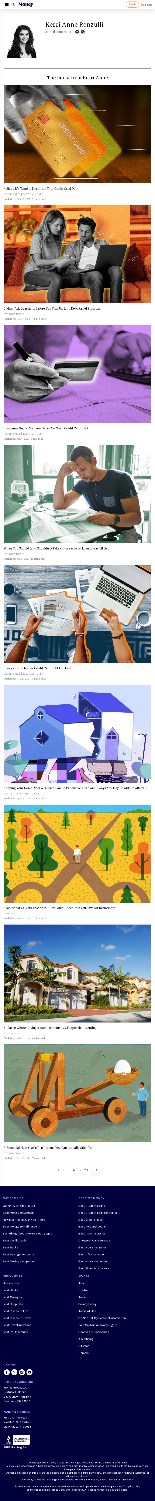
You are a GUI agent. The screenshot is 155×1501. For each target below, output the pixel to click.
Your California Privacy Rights (97, 1325)
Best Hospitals (13, 1304)
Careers (83, 1353)
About (82, 1283)
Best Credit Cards (15, 1240)
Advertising (86, 1339)
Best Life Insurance (91, 1254)
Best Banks (10, 1247)
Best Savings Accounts (18, 1254)
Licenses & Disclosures (93, 1332)
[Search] (13, 4)
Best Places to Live (15, 1311)
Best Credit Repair (90, 1219)
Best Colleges (12, 1297)
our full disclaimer (123, 1479)
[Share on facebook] (7, 1372)
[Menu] (6, 4)
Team (82, 1297)
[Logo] (26, 4)
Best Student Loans (91, 1205)
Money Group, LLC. (59, 1462)
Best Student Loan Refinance (98, 1212)
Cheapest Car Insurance (94, 1240)
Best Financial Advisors (93, 1268)
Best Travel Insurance (17, 1325)
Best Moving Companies (19, 1261)
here (125, 1490)
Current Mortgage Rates (19, 1205)
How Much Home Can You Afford (24, 1219)
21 (86, 1170)
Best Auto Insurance (92, 1233)
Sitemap (83, 1346)
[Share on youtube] (29, 1372)
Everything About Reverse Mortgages (27, 1233)
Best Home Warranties (93, 1261)
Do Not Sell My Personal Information (102, 1318)
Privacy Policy (87, 1304)
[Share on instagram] (22, 1372)
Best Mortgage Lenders (18, 1212)
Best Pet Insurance (15, 1332)
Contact (84, 1290)
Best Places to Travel (17, 1318)
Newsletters (11, 1283)
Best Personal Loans (92, 1226)
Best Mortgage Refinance (20, 1226)
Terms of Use (87, 1311)
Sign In (132, 4)
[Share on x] (14, 1372)
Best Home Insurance (92, 1247)
